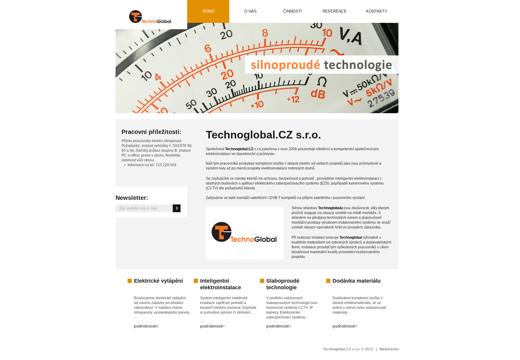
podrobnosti (145, 326)
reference (330, 16)
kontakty (376, 11)
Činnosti (286, 16)
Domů (208, 11)
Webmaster (389, 349)
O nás (250, 11)
